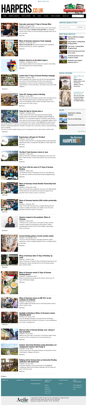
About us (5, 380)
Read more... (22, 35)
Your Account (63, 380)
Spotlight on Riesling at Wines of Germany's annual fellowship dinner (37, 314)
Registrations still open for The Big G (32, 137)
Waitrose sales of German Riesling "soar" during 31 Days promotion (37, 331)
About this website (48, 381)
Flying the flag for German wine (30, 111)
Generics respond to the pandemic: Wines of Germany (34, 218)
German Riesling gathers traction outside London (36, 236)
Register (46, 385)
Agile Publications (77, 381)
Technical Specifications (35, 383)
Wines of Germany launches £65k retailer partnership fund (37, 201)
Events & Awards (55, 16)
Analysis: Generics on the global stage (32, 60)
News (4, 16)
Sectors (46, 16)
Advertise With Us (36, 380)
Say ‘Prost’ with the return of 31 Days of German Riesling (36, 168)
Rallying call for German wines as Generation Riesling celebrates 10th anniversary (38, 361)
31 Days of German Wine (39, 29)
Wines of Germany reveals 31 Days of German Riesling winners (35, 273)
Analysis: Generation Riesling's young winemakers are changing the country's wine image (38, 346)
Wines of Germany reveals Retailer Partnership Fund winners (37, 184)
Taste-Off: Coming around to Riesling (32, 94)
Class (74, 389)
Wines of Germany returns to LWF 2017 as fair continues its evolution (35, 299)
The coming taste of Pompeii (76, 125)
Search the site (48, 391)
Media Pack (66, 16)
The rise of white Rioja (74, 119)
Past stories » (82, 131)
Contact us (20, 380)
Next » (5, 376)
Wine (34, 16)
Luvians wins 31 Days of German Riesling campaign (37, 76)
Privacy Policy (48, 393)
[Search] (82, 16)
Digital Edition (47, 389)
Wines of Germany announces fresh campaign (35, 41)
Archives (61, 383)
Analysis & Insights (14, 16)
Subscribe (80, 27)
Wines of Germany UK (25, 44)
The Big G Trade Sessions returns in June (33, 152)
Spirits (39, 16)
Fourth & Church (24, 28)
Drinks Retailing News (77, 385)
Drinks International (77, 387)
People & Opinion (26, 16)
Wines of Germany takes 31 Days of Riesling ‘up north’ (35, 257)
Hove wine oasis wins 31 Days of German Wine (35, 24)
